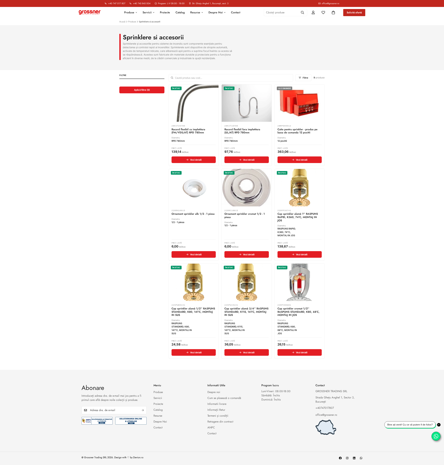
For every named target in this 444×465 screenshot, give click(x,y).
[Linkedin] (354, 458)
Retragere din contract (220, 422)
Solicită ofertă (354, 12)
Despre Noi (215, 12)
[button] (333, 12)
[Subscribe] (143, 410)
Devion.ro (138, 457)
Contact (235, 12)
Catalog (180, 12)
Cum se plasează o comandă (224, 398)
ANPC (211, 427)
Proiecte (165, 12)
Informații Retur (216, 410)
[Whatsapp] (361, 458)
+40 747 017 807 (116, 3)
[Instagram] (347, 458)
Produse (129, 12)
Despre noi (213, 392)
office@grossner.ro (330, 3)
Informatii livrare (216, 404)
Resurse (195, 12)
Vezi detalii (196, 159)
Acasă (122, 21)
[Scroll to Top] (437, 446)
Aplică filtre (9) (142, 89)
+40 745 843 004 (141, 3)
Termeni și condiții (217, 416)
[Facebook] (340, 458)
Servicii (147, 12)
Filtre (305, 77)
